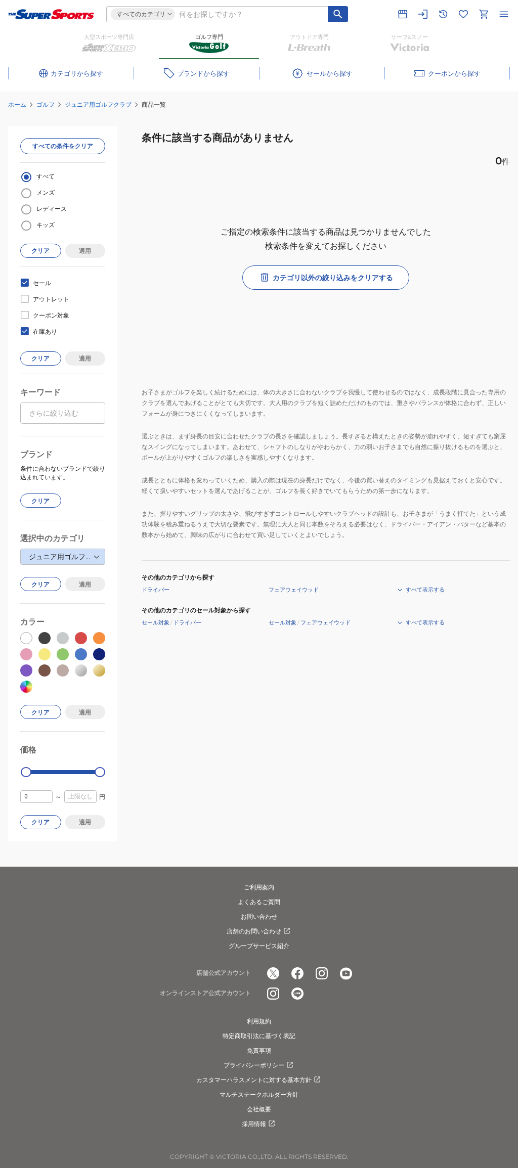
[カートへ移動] (484, 14)
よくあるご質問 (259, 902)
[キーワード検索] (338, 14)
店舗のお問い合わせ (254, 931)
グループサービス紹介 (259, 946)
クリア (40, 250)
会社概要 (259, 1109)
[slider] (26, 772)
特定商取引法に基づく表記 (259, 1036)
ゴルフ (45, 104)
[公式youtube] (346, 973)
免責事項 (259, 1050)
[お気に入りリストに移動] (463, 14)
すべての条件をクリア (62, 146)
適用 (85, 250)
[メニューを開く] (503, 14)
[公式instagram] (322, 973)
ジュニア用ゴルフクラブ (98, 104)
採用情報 (254, 1124)
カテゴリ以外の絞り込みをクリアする (333, 277)
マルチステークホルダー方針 (259, 1094)
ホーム (17, 104)
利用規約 (259, 1021)
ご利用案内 (259, 887)
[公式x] (273, 973)
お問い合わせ (259, 916)
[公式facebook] (297, 973)
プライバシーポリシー (254, 1065)
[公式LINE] (297, 993)
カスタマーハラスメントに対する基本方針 (254, 1080)
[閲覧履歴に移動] (443, 14)
